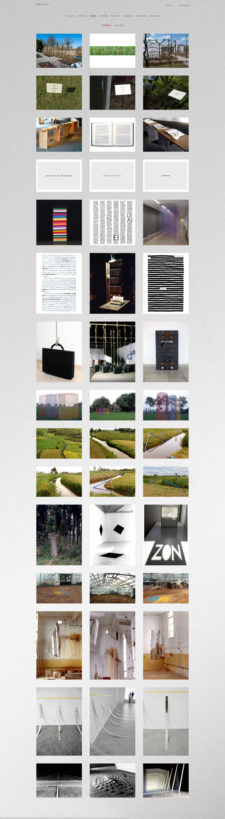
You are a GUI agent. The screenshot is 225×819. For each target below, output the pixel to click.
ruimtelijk (103, 15)
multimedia (154, 15)
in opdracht (127, 15)
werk (169, 5)
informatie (184, 5)
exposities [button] (119, 25)
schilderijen (82, 15)
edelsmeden (141, 15)
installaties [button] (106, 25)
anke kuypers (42, 4)
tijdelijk (93, 15)
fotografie (115, 15)
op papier (69, 15)
